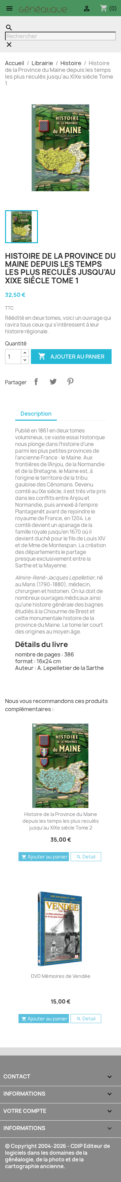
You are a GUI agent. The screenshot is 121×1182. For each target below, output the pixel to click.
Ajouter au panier (71, 356)
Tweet (53, 381)
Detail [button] (85, 856)
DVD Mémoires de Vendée (60, 976)
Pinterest (70, 381)
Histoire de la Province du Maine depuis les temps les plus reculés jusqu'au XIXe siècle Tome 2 (61, 821)
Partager (36, 381)
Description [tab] (36, 413)
